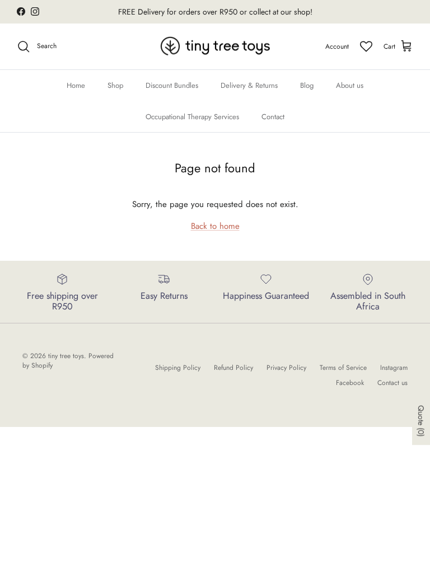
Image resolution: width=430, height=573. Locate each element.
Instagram (394, 368)
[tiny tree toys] (215, 47)
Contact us (392, 383)
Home (76, 85)
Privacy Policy (286, 368)
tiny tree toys (66, 356)
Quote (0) (421, 420)
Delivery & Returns (249, 85)
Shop (115, 85)
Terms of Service (343, 368)
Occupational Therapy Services (192, 116)
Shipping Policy (177, 368)
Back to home (215, 226)
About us (349, 85)
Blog (307, 85)
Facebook (350, 383)
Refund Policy (233, 368)
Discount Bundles (172, 85)
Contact (272, 116)
